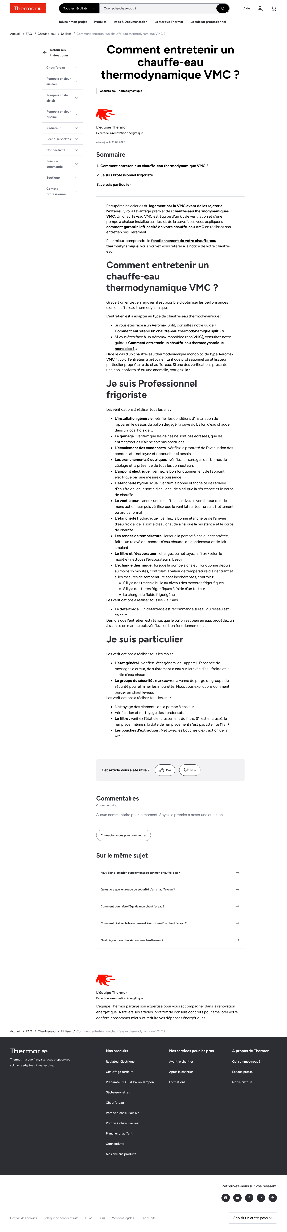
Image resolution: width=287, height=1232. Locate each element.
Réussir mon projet (73, 22)
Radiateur (53, 128)
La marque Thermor (169, 22)
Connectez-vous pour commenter (123, 835)
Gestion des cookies (23, 1218)
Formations (177, 1082)
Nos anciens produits (121, 1154)
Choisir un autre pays (250, 1218)
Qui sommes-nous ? (246, 1061)
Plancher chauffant (119, 1133)
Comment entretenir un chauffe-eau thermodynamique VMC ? (154, 166)
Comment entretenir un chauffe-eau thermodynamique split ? (168, 331)
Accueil (15, 34)
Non (193, 770)
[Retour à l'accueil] (29, 1051)
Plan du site (148, 1218)
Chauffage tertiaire (119, 1072)
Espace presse (242, 1072)
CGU (102, 1218)
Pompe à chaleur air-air (58, 98)
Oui (168, 770)
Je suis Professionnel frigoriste (126, 175)
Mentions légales (123, 1218)
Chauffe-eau (47, 34)
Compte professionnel (56, 191)
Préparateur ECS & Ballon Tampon (130, 1082)
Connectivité (55, 150)
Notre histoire (242, 1082)
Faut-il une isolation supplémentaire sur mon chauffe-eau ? (140, 873)
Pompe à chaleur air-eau (58, 81)
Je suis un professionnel (208, 22)
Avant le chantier (181, 1061)
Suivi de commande (54, 164)
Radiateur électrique (120, 1061)
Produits (100, 22)
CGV (88, 1218)
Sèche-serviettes (58, 139)
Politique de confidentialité (61, 1218)
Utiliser (66, 34)
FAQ (29, 34)
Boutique (53, 177)
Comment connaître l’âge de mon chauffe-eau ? (133, 906)
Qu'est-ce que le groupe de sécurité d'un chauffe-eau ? (138, 889)
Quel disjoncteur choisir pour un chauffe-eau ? (132, 940)
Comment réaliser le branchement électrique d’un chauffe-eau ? (144, 923)
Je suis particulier (115, 184)
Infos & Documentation (130, 22)
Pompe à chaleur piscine (58, 114)
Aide (246, 8)
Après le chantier (181, 1072)
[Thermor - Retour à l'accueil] (28, 8)
